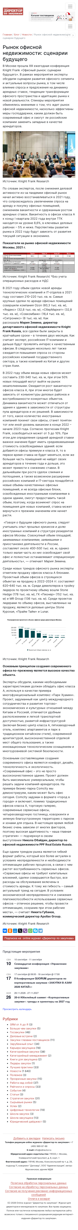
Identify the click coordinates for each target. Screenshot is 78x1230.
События (15, 1090)
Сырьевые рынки (21, 1102)
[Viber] (25, 931)
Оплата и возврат (39, 1198)
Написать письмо (53, 1138)
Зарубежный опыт (22, 1043)
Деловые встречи (21, 1036)
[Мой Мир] (15, 931)
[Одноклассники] (10, 931)
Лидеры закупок (20, 1063)
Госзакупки (17, 1032)
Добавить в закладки (26, 1138)
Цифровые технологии (24, 1109)
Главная (7, 34)
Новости (27, 34)
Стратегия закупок (22, 1098)
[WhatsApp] (30, 931)
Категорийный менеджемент (28, 1055)
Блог (17, 34)
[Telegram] (40, 931)
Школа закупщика (21, 1117)
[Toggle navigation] (70, 6)
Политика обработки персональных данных (39, 1183)
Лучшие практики (21, 1067)
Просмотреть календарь (17, 1009)
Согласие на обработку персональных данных (38, 1186)
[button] (67, 35)
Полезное (16, 1074)
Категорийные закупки (24, 1051)
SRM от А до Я (19, 1024)
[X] (20, 931)
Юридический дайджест (26, 1121)
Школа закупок (19, 1113)
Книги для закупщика (23, 1059)
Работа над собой (21, 1082)
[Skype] (35, 931)
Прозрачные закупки (23, 1078)
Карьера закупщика (22, 1047)
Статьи (14, 1094)
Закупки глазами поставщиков (30, 1039)
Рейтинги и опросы (22, 1086)
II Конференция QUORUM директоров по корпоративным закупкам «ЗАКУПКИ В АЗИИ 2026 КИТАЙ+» (43, 982)
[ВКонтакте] (5, 931)
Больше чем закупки (23, 1028)
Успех (13, 1106)
